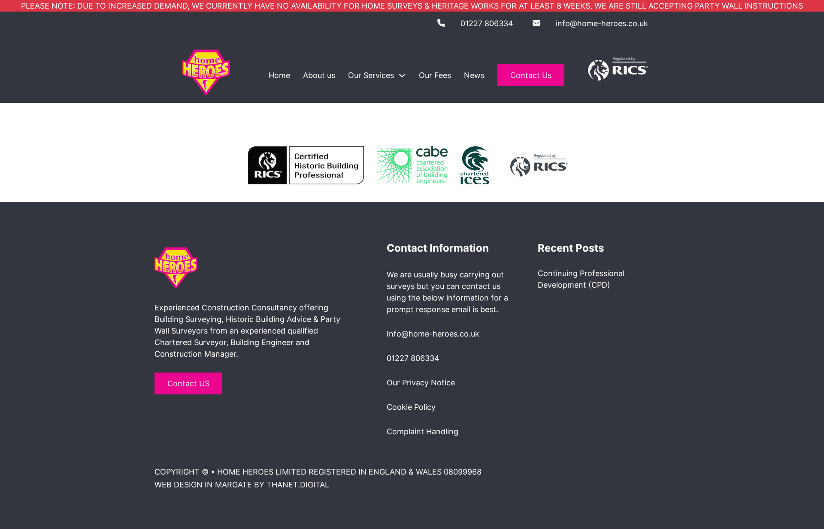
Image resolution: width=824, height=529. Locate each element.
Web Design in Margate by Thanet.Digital (241, 484)
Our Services (371, 75)
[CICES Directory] (474, 164)
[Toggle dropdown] (402, 75)
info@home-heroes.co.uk (602, 23)
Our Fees (435, 75)
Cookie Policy (411, 407)
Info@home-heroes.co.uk (433, 333)
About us (319, 75)
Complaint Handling (422, 431)
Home (279, 75)
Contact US (188, 383)
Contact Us (530, 75)
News (474, 75)
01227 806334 (486, 23)
